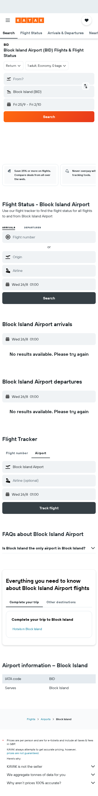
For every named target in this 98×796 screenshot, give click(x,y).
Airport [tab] (40, 453)
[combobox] (53, 257)
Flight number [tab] (17, 453)
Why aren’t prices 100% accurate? (34, 783)
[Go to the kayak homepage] (29, 20)
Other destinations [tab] (61, 602)
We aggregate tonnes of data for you (36, 774)
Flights (31, 719)
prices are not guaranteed (23, 753)
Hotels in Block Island (27, 629)
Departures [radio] (32, 227)
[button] (8, 20)
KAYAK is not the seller (24, 766)
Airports (46, 719)
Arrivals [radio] (8, 227)
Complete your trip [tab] (24, 602)
